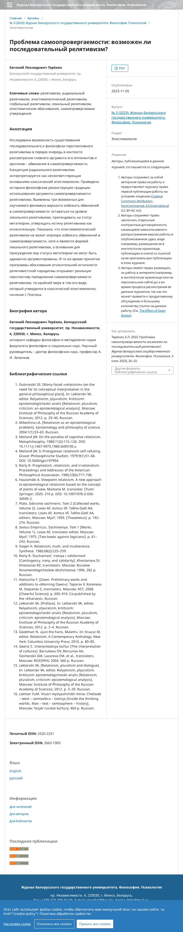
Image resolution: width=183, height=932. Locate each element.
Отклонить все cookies (54, 924)
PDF (121, 68)
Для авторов (19, 814)
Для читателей (20, 807)
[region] (91, 916)
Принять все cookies (95, 924)
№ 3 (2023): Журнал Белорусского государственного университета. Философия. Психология (78, 23)
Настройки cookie (17, 924)
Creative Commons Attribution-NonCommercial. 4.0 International (145, 201)
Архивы (33, 18)
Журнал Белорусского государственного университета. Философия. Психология (81, 5)
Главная (16, 18)
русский (16, 778)
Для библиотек (21, 821)
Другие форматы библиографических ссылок (136, 370)
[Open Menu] (9, 5)
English (15, 771)
